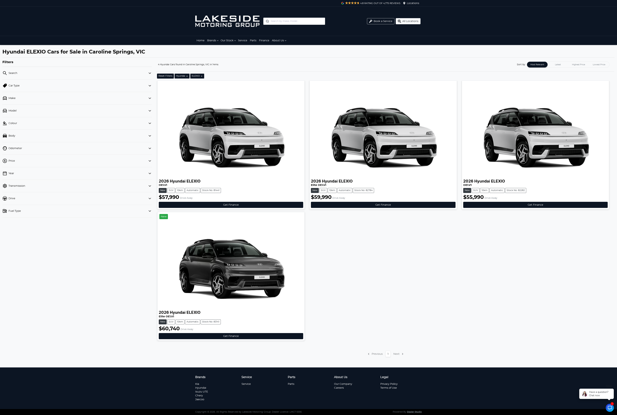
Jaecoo (199, 399)
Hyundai (200, 388)
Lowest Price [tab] (599, 65)
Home (201, 40)
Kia (197, 384)
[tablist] (568, 65)
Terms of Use (388, 388)
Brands (211, 40)
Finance (264, 40)
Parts (253, 40)
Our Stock (227, 40)
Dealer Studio (414, 412)
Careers (339, 388)
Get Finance (231, 205)
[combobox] (307, 21)
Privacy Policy (389, 384)
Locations (413, 3)
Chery (199, 395)
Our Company (343, 384)
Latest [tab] (558, 65)
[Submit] (267, 21)
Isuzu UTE (201, 391)
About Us (278, 40)
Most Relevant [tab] (537, 65)
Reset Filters (165, 76)
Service (242, 40)
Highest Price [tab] (578, 65)
